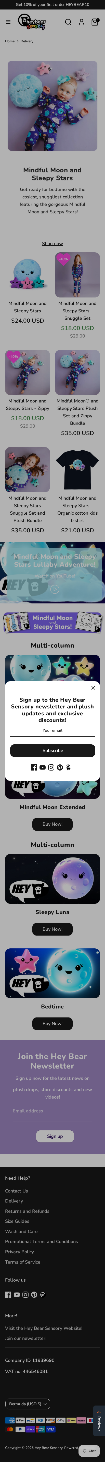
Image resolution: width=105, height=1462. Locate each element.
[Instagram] (51, 767)
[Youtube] (43, 767)
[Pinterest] (60, 767)
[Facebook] (34, 767)
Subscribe (53, 750)
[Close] (93, 688)
